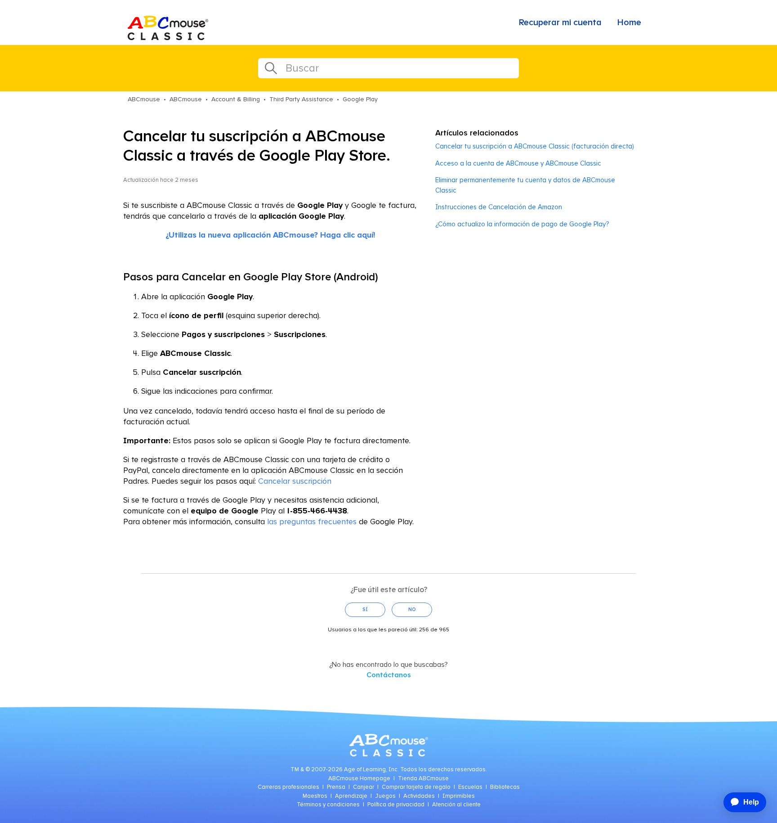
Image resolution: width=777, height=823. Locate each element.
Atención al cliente (456, 805)
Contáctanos (388, 675)
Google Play (360, 99)
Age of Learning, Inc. (371, 770)
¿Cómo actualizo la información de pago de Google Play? (522, 224)
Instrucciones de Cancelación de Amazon (498, 207)
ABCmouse (144, 99)
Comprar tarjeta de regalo (416, 787)
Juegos (385, 796)
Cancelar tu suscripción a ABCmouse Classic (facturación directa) (534, 146)
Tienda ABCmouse (423, 779)
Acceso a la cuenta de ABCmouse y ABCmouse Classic (518, 163)
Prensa (336, 787)
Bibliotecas (505, 787)
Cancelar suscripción (294, 481)
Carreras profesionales (288, 787)
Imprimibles (458, 796)
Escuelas (470, 787)
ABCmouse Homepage (359, 779)
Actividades (419, 796)
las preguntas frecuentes (312, 522)
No (412, 609)
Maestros (315, 796)
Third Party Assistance (301, 99)
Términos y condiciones (328, 805)
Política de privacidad (395, 805)
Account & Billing (235, 99)
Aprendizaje (351, 796)
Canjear (363, 787)
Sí (365, 609)
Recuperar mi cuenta (560, 22)
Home (629, 22)
